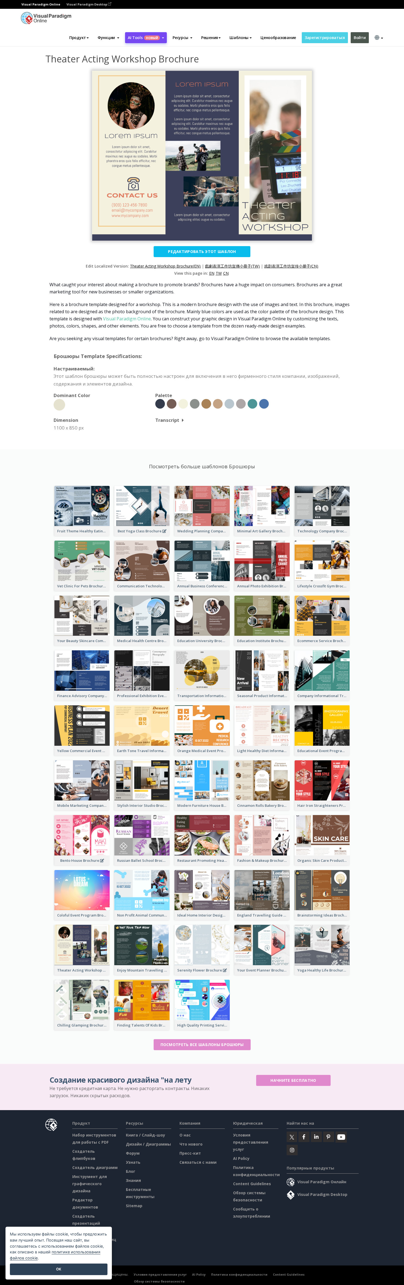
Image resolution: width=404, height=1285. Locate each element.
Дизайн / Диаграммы (148, 1144)
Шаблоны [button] (238, 37)
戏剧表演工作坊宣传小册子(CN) (291, 266)
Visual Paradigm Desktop (87, 4)
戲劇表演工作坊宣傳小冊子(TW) (232, 266)
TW (219, 273)
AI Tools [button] (143, 37)
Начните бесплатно (293, 1080)
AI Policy (241, 1158)
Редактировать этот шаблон (202, 251)
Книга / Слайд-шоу (145, 1135)
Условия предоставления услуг (250, 1142)
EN (211, 273)
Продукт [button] (77, 37)
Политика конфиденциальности (239, 1274)
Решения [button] (209, 37)
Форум (133, 1153)
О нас (185, 1135)
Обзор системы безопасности (159, 1281)
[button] (108, 37)
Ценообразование (278, 37)
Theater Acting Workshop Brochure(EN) (165, 266)
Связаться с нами (198, 1162)
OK (58, 1269)
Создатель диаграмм (95, 1167)
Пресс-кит (190, 1153)
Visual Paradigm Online (127, 319)
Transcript (167, 420)
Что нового (191, 1144)
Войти (360, 37)
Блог (130, 1171)
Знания (133, 1180)
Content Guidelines (252, 1183)
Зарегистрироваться (325, 37)
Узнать (133, 1162)
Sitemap (134, 1205)
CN (226, 273)
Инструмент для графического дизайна (89, 1183)
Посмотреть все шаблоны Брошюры (202, 1044)
